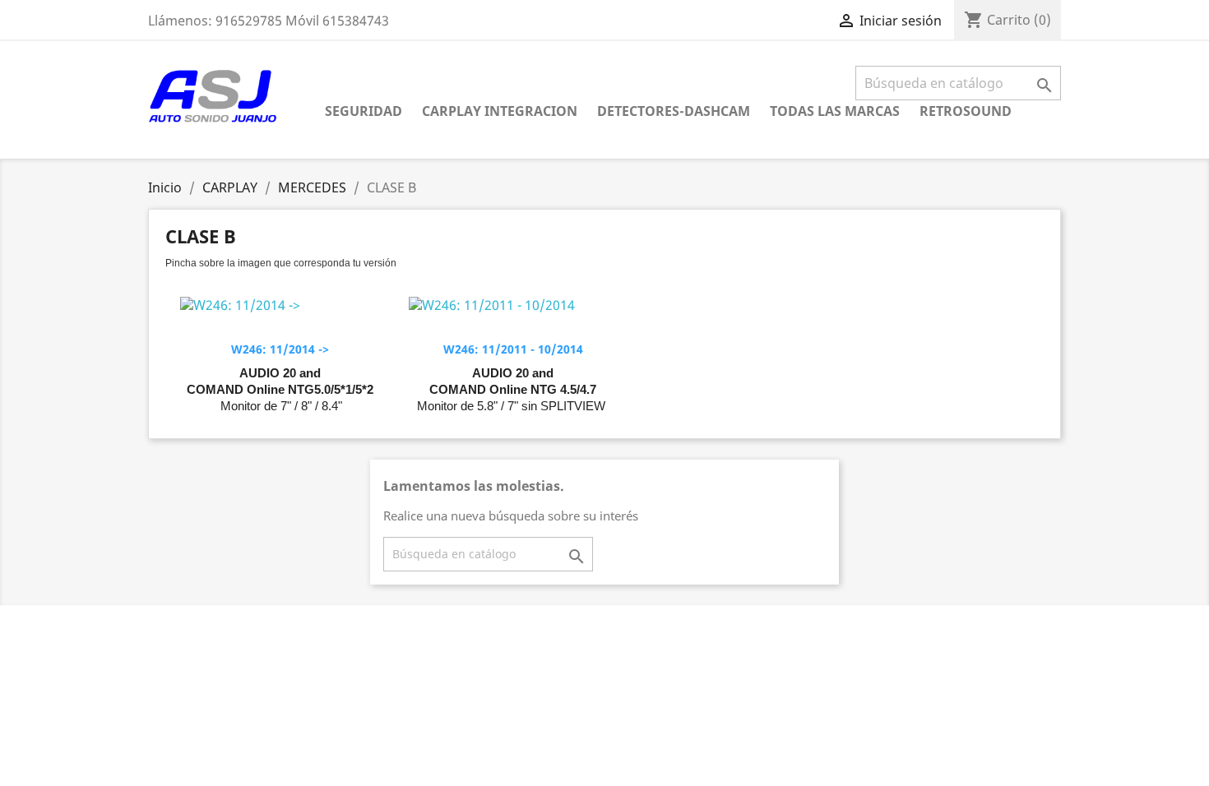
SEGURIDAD (363, 111)
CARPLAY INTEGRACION (499, 111)
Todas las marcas (835, 111)
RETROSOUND (965, 111)
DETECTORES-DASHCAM (673, 111)
